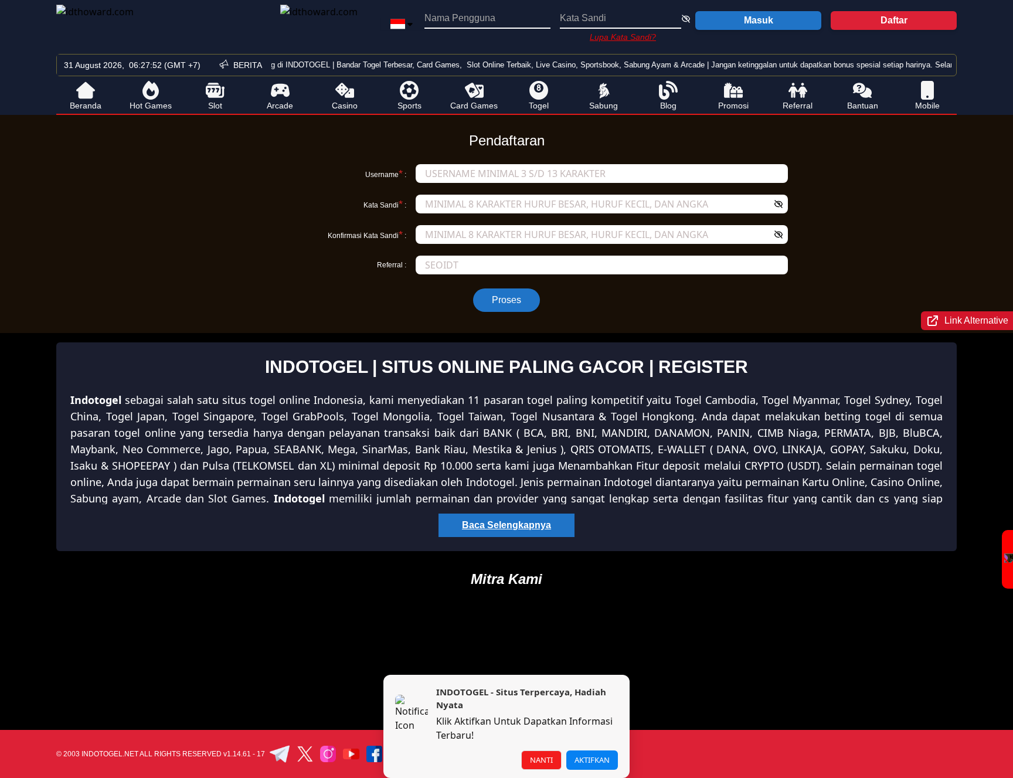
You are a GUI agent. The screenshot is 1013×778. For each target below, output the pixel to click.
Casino (345, 105)
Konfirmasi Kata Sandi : (367, 234)
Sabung (603, 105)
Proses (506, 300)
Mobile (927, 105)
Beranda (85, 105)
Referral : (391, 265)
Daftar (894, 20)
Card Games (474, 105)
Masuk (758, 20)
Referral (798, 105)
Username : (385, 173)
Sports (409, 105)
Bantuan (862, 105)
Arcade (280, 105)
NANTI (541, 760)
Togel (539, 105)
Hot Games (151, 105)
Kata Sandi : (384, 204)
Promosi (733, 105)
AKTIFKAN (592, 760)
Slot (215, 105)
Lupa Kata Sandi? (623, 37)
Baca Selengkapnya (506, 525)
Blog (668, 105)
